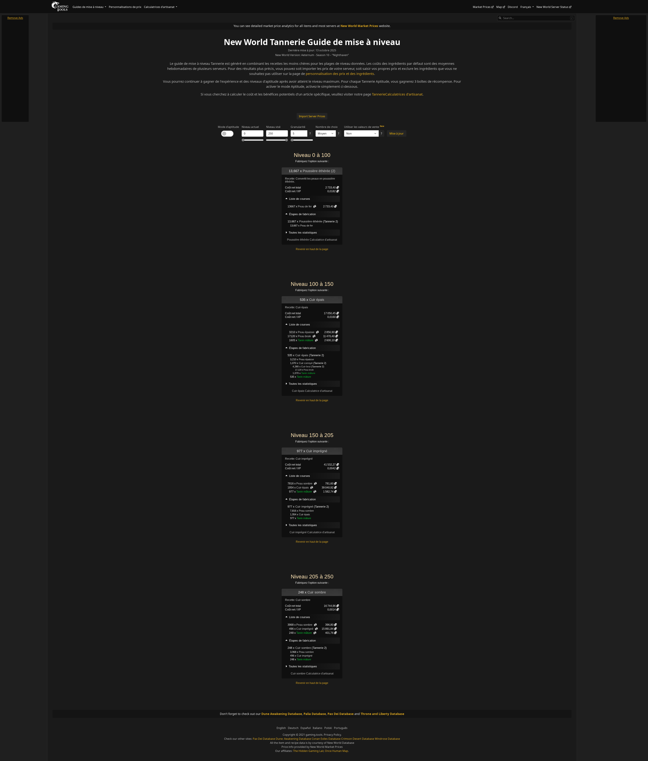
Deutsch (293, 728)
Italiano (317, 728)
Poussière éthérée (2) (319, 171)
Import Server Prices (312, 116)
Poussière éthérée (310, 221)
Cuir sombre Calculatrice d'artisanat (312, 673)
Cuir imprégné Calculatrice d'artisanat (312, 532)
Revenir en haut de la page (312, 249)
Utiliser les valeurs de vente (361, 127)
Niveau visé (273, 127)
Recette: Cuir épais (296, 307)
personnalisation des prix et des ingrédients (340, 73)
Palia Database (315, 714)
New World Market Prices (359, 26)
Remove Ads (15, 18)
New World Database (340, 743)
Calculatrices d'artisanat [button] (159, 7)
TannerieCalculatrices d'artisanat (397, 94)
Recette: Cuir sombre (297, 600)
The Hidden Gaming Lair (308, 751)
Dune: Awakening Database (293, 739)
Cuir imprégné (316, 451)
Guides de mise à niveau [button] (88, 7)
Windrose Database (387, 739)
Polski (328, 728)
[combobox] (536, 18)
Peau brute (304, 336)
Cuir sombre (316, 592)
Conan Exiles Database (326, 739)
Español (306, 728)
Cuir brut (305, 366)
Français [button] (526, 7)
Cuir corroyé (306, 363)
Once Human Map (336, 751)
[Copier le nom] (314, 206)
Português (340, 728)
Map (499, 7)
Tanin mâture (305, 340)
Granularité (298, 127)
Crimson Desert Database (357, 739)
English (281, 728)
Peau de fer (305, 206)
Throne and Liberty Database (382, 714)
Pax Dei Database (341, 714)
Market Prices (482, 7)
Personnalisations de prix (125, 7)
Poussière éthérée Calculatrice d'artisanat (312, 239)
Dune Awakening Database (281, 714)
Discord (513, 7)
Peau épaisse (306, 332)
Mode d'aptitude (228, 127)
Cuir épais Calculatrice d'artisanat (312, 390)
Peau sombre (304, 483)
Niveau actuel (250, 127)
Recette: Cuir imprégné (299, 458)
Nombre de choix (327, 127)
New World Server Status (552, 7)
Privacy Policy (332, 735)
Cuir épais (316, 300)
